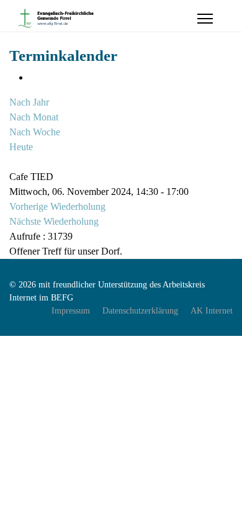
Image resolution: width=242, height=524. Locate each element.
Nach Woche (34, 132)
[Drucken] (33, 77)
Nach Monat (33, 117)
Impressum (71, 310)
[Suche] (13, 161)
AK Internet (211, 310)
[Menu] (205, 19)
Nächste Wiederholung (54, 221)
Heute (21, 147)
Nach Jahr (29, 102)
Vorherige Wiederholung (57, 206)
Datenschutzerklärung (140, 310)
